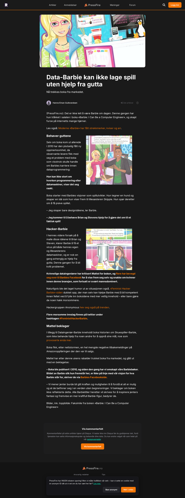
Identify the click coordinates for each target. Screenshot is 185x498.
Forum (132, 5)
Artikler (52, 5)
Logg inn (175, 5)
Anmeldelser (70, 5)
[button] (92, 438)
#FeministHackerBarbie (73, 318)
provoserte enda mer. (59, 340)
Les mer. (97, 483)
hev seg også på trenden (94, 307)
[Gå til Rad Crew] (6, 5)
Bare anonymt (111, 490)
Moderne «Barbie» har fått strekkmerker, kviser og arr (89, 128)
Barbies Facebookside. (94, 377)
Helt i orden (128, 490)
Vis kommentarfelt (92, 446)
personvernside (94, 439)
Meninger (114, 5)
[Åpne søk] (164, 5)
